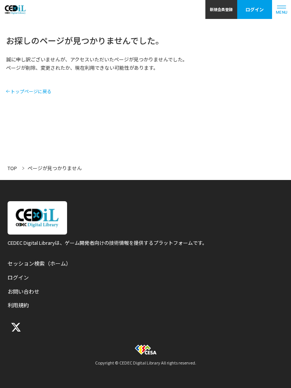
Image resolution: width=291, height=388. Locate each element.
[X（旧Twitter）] (15, 327)
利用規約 (18, 305)
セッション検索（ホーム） (39, 263)
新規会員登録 (221, 9)
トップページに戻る (31, 91)
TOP (12, 168)
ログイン (255, 9)
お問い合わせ (23, 291)
